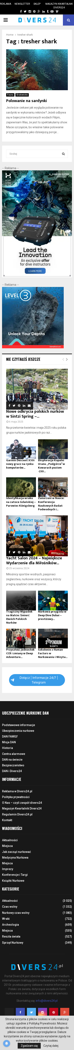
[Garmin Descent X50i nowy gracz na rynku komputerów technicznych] (21, 449)
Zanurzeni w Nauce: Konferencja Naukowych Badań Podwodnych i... (51, 504)
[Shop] (17, 11)
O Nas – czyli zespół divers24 (22, 802)
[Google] (64, 1012)
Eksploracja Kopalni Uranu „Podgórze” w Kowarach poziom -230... (51, 466)
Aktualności (10, 840)
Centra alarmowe (13, 753)
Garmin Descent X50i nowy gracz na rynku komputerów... (20, 464)
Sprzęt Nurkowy (12, 942)
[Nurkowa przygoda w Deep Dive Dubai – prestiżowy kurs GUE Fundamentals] (53, 600)
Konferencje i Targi (15, 874)
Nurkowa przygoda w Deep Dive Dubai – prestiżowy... (52, 615)
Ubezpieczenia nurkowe (18, 730)
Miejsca (7, 846)
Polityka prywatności (16, 797)
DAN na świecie (12, 759)
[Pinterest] (53, 1012)
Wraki (6, 918)
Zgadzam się (29, 1045)
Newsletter (22, 3)
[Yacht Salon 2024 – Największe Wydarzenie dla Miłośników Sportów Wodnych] (37, 535)
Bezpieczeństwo (13, 765)
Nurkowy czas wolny (15, 912)
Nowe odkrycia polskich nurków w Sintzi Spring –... (35, 414)
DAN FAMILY (10, 736)
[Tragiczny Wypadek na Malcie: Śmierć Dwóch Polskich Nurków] (21, 600)
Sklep (37, 3)
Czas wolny (9, 906)
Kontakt (7, 820)
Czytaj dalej (50, 1045)
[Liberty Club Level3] (33, 347)
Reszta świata (11, 936)
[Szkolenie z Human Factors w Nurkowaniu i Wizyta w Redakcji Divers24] (53, 639)
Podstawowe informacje (18, 725)
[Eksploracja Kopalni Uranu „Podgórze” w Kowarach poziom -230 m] (53, 449)
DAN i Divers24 (12, 771)
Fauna (10, 95)
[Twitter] (31, 1012)
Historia (7, 748)
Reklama (5, 3)
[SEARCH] (63, 154)
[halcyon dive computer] (37, 276)
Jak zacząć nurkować (16, 851)
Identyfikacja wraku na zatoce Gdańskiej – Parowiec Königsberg (21, 502)
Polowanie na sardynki (26, 100)
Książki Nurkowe (13, 880)
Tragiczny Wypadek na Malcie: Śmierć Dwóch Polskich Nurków (19, 617)
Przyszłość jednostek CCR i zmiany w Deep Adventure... (20, 653)
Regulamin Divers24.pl (17, 814)
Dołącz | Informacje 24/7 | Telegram (39, 680)
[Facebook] (20, 1012)
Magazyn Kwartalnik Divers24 (59, 5)
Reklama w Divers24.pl (17, 791)
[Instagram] (42, 1012)
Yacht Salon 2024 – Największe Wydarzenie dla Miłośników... (34, 561)
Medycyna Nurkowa (15, 857)
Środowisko (22, 95)
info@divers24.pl (47, 1000)
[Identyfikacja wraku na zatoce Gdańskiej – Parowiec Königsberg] (21, 487)
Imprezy (7, 869)
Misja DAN (9, 742)
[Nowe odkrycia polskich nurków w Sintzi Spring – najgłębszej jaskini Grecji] (37, 389)
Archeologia (10, 924)
